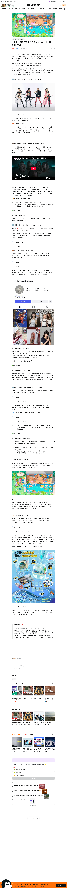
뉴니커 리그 (49, 8)
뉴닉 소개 (2, 1)
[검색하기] (60, 5)
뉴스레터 (55, 8)
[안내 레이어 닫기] (65, 881)
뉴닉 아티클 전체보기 (33, 805)
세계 (16, 8)
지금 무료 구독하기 (61, 885)
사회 (19, 8)
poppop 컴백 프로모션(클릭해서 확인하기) (25, 390)
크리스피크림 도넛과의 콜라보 (32, 375)
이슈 (36, 8)
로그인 (64, 5)
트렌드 (32, 8)
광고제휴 (60, 8)
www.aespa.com (20, 140)
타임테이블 (38, 612)
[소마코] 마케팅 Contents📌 (18, 39)
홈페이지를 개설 (36, 127)
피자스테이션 (42, 8)
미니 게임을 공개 (27, 467)
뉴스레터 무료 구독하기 (8, 1)
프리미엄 (3, 8)
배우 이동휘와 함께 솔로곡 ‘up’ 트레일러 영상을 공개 (32, 147)
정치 (9, 8)
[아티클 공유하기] (51, 48)
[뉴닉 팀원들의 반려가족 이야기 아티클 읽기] (8, 5)
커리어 (28, 8)
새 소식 (15, 1)
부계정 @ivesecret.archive (21, 351)
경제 (12, 8)
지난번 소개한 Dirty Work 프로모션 (20, 118)
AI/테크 (23, 8)
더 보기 (52, 683)
